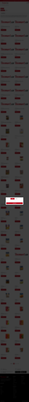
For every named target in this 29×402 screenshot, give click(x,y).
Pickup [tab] (16, 198)
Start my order (14, 203)
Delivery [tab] (13, 198)
